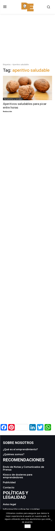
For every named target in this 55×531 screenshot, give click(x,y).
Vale (27, 526)
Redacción (7, 111)
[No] (51, 520)
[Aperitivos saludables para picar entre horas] (27, 88)
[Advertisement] (27, 34)
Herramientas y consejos (13, 99)
